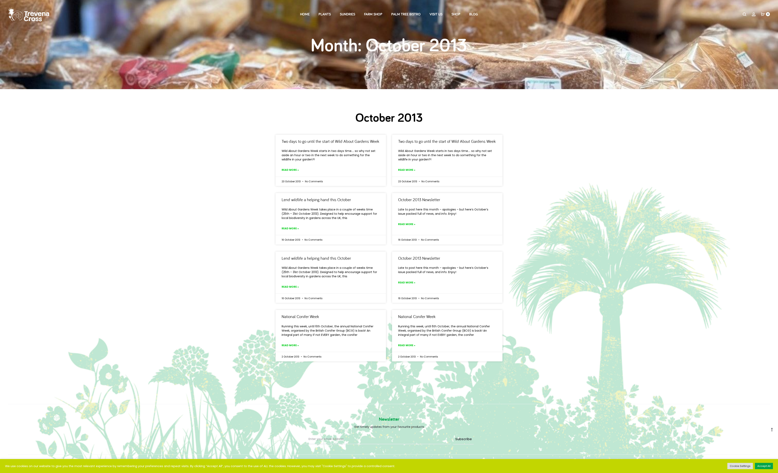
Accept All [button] (764, 466)
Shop (455, 14)
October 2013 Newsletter (419, 199)
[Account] (754, 14)
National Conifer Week (300, 316)
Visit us (436, 14)
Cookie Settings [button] (740, 466)
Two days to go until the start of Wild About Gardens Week (330, 141)
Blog (473, 14)
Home (305, 14)
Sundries (347, 14)
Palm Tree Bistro (406, 14)
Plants (324, 14)
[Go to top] (772, 429)
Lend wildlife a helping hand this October (316, 199)
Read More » (290, 170)
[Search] (745, 14)
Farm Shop (373, 14)
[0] (763, 14)
